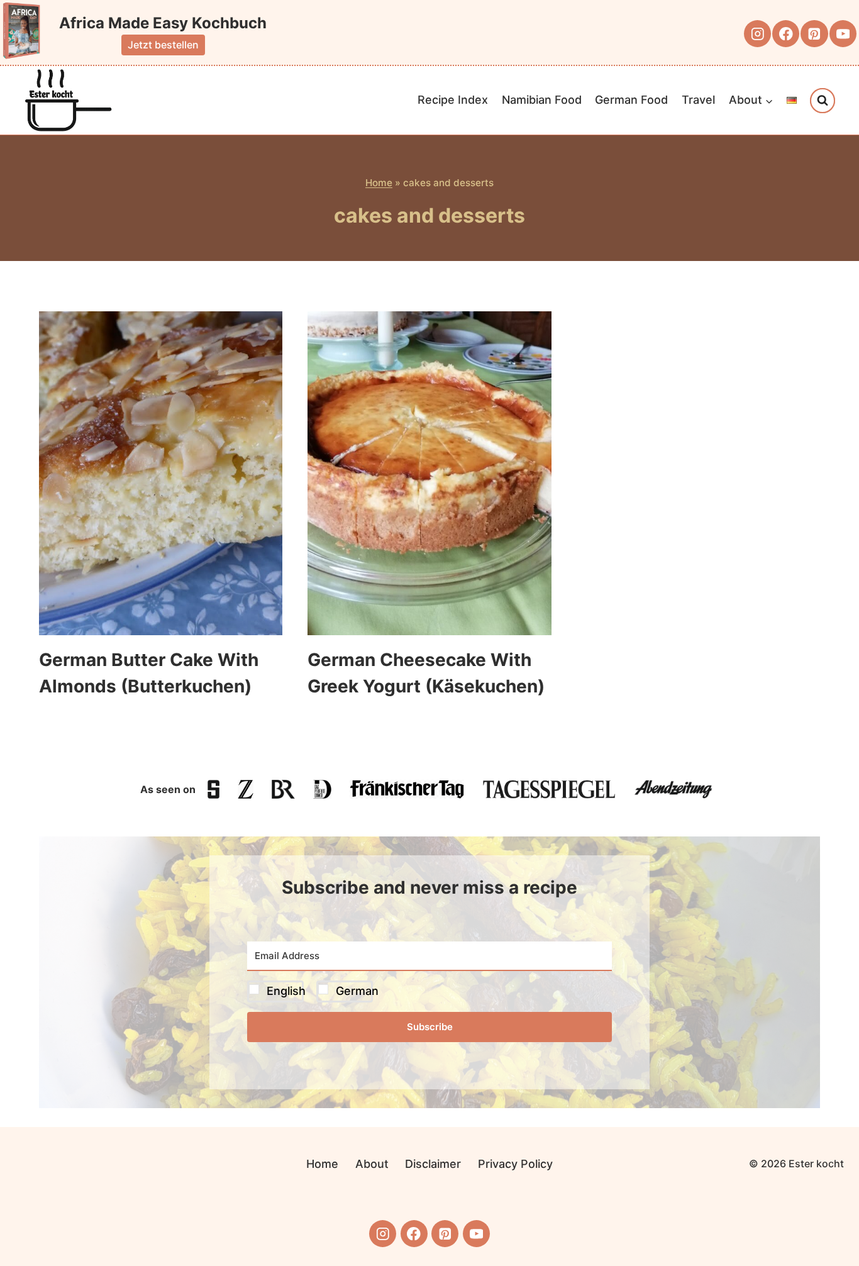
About (372, 1163)
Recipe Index (453, 99)
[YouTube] (842, 33)
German (357, 990)
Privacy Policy (515, 1163)
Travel (698, 99)
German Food (631, 99)
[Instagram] (757, 33)
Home (378, 183)
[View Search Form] (822, 100)
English (286, 990)
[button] (429, 991)
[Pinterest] (814, 33)
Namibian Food (542, 99)
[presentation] (160, 473)
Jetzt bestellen (163, 44)
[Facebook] (785, 33)
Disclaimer (433, 1163)
